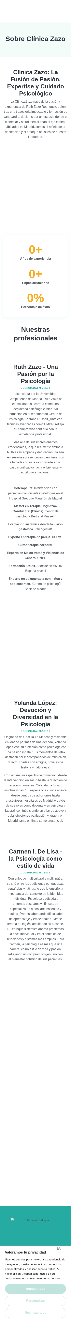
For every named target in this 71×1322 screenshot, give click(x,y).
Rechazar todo (36, 1312)
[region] (35, 1284)
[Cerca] (63, 1248)
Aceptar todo (35, 1288)
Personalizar (35, 1300)
